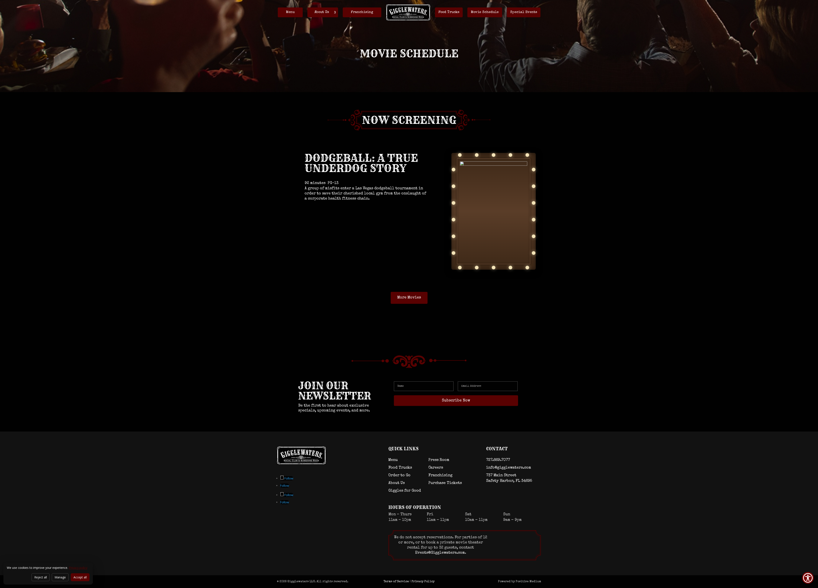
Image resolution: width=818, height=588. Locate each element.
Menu (290, 12)
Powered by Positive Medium (519, 581)
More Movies (409, 298)
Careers (435, 468)
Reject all (40, 577)
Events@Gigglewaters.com (440, 553)
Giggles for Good (404, 491)
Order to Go (399, 475)
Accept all (80, 577)
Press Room (438, 460)
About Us (321, 12)
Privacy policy (78, 568)
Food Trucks (448, 12)
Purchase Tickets (445, 483)
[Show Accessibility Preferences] (808, 578)
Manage (60, 577)
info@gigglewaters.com (508, 468)
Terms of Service (396, 581)
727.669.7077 (498, 460)
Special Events (523, 12)
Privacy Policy (423, 581)
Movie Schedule (485, 12)
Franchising (362, 12)
